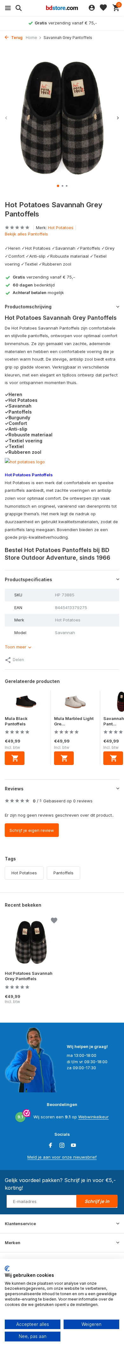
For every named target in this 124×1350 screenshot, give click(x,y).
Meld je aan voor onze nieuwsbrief (62, 1157)
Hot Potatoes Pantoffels (29, 474)
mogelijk (38, 292)
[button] (58, 186)
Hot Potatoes (60, 227)
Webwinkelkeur (93, 1116)
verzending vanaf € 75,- (44, 277)
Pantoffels (63, 872)
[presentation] (6, 118)
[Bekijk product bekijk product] (14, 758)
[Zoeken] (17, 8)
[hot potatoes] (25, 461)
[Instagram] (62, 1145)
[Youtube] (73, 1145)
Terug (16, 37)
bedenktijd (34, 284)
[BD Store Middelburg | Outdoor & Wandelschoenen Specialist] (62, 7)
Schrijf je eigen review (32, 830)
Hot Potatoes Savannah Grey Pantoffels (28, 976)
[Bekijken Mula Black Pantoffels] (26, 703)
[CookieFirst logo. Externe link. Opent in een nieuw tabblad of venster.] (7, 1268)
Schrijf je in (97, 1201)
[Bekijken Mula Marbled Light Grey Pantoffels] (75, 703)
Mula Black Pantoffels (16, 721)
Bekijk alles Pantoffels (26, 233)
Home (31, 37)
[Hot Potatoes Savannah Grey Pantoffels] (31, 942)
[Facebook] (50, 1145)
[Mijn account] (92, 7)
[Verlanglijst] (103, 8)
